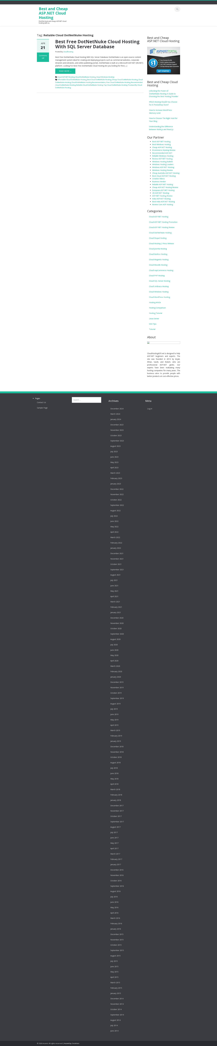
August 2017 (115, 827)
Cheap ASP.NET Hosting (162, 147)
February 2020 (116, 671)
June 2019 (114, 714)
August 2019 (115, 703)
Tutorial (152, 329)
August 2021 (115, 575)
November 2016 (117, 875)
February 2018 (116, 795)
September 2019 (117, 698)
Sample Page (42, 408)
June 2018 (114, 773)
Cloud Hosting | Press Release (161, 243)
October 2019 (116, 693)
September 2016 (117, 886)
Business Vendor (159, 181)
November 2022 (117, 494)
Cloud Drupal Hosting (157, 238)
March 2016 (115, 918)
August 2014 (115, 1020)
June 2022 (114, 521)
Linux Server (154, 318)
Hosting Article (155, 302)
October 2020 (116, 628)
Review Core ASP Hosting (162, 204)
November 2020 (117, 623)
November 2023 (117, 430)
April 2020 (114, 660)
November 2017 (117, 811)
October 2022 (116, 500)
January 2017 (115, 864)
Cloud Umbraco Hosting (159, 286)
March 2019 (115, 730)
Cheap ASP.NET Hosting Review (165, 187)
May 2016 (114, 907)
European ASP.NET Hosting (163, 190)
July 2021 (114, 580)
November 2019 (117, 687)
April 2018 (114, 784)
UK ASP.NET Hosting (160, 193)
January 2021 (115, 612)
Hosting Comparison (157, 308)
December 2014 (116, 998)
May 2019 (114, 720)
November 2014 (117, 1004)
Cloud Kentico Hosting (158, 254)
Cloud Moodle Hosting (158, 265)
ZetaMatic (75, 1043)
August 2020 (115, 639)
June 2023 (114, 457)
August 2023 (115, 446)
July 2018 (114, 768)
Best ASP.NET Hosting (161, 141)
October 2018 (116, 757)
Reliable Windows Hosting (162, 156)
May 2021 (114, 591)
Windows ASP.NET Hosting (163, 167)
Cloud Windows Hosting (105, 77)
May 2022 (114, 526)
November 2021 (117, 559)
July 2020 (114, 644)
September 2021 (117, 569)
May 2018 (114, 779)
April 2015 (114, 977)
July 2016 (114, 896)
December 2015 (116, 934)
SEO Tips (152, 324)
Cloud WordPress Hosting (159, 297)
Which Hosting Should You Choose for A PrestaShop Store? (163, 103)
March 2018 (115, 789)
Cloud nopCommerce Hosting (161, 270)
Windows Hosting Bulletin (162, 161)
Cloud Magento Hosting (158, 259)
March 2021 (115, 601)
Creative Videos (158, 178)
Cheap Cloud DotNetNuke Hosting (125, 79)
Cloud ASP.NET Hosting (65, 77)
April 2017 (114, 848)
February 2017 (116, 859)
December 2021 (116, 553)
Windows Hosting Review (162, 170)
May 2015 (114, 972)
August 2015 (115, 956)
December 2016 (116, 870)
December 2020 (116, 618)
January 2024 (115, 419)
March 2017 (115, 854)
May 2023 (114, 462)
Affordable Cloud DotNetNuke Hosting (72, 79)
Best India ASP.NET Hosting (163, 201)
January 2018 (115, 800)
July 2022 (114, 516)
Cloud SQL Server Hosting (159, 281)
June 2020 (114, 650)
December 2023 (116, 424)
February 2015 (116, 988)
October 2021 (116, 564)
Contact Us (41, 402)
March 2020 (115, 666)
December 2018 (116, 746)
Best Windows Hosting (161, 144)
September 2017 (117, 821)
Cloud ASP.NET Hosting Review (161, 227)
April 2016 (114, 913)
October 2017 (116, 816)
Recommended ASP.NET (162, 153)
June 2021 (114, 585)
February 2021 (116, 607)
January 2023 (115, 484)
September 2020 (117, 634)
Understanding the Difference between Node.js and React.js (161, 128)
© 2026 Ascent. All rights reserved (49, 1043)
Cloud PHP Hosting (157, 275)
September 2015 (117, 950)
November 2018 (117, 752)
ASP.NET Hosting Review (162, 196)
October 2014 (116, 1009)
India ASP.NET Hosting (161, 199)
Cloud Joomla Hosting (158, 249)
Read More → (65, 71)
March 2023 (115, 473)
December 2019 (116, 682)
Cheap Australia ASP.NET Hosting (165, 173)
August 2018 (115, 762)
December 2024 (116, 408)
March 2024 (115, 414)
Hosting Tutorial (155, 313)
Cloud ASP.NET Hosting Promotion (163, 222)
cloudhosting (68, 52)
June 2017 (114, 837)
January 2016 (115, 929)
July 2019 (114, 709)
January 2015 (115, 993)
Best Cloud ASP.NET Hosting (164, 176)
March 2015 (115, 982)
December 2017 (116, 805)
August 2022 (115, 510)
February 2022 (116, 543)
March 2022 (115, 537)
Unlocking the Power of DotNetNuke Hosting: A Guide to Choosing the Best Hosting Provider (163, 94)
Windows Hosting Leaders (162, 164)
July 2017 (114, 832)
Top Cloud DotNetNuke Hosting (115, 85)
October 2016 (116, 880)
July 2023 (114, 451)
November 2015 (117, 939)
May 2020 (114, 655)
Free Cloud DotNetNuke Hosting (118, 82)
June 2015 (114, 966)
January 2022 (115, 548)
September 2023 (117, 441)
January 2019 (115, 741)
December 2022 (116, 489)
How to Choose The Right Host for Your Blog (163, 119)
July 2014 (114, 1025)
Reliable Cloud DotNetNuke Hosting (89, 85)
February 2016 (116, 923)
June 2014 (114, 1031)
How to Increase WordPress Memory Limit (160, 111)
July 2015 (114, 961)
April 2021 (114, 596)
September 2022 (117, 505)
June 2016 (114, 902)
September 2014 (117, 1015)
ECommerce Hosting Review (163, 150)
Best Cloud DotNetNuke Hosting (99, 79)
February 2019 (116, 736)
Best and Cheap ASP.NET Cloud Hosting (53, 13)
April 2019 (114, 725)
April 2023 (114, 467)
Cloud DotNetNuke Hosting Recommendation (88, 82)
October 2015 (116, 945)
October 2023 (116, 435)
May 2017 (114, 843)
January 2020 (115, 677)
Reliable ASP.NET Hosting (162, 184)
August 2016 (115, 891)
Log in (149, 408)
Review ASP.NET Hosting (162, 159)
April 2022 (114, 532)
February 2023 (116, 478)
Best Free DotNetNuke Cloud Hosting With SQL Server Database (97, 44)
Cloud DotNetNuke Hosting (85, 77)
